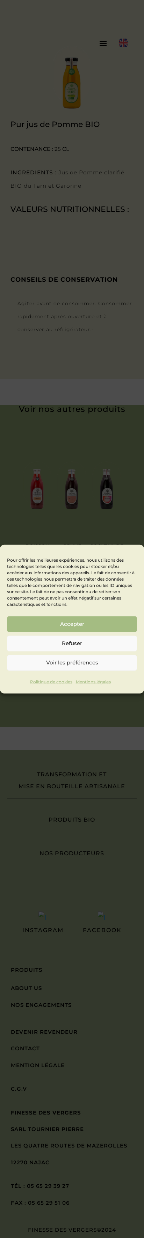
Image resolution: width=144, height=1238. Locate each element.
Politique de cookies (51, 681)
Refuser (72, 643)
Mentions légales (93, 681)
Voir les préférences (72, 662)
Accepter (72, 624)
